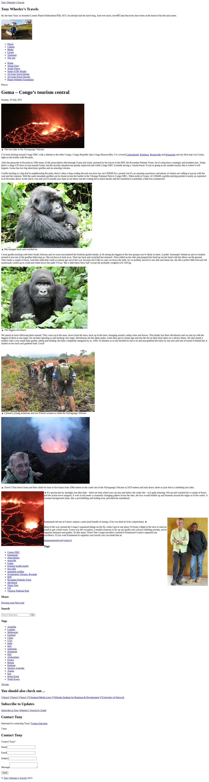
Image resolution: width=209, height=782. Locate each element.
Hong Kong (13, 676)
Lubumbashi (133, 154)
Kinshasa (144, 154)
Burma (10, 662)
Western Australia (15, 668)
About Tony (13, 65)
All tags (5, 684)
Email (4, 752)
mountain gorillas (15, 571)
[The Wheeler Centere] (14, 697)
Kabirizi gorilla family (18, 566)
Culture (11, 46)
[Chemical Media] (39, 697)
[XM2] (22, 697)
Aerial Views (13, 68)
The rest (11, 58)
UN (9, 588)
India (9, 643)
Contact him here (39, 723)
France (10, 660)
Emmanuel (12, 555)
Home (10, 63)
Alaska (10, 671)
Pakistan (11, 665)
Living (10, 52)
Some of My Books (16, 71)
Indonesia (12, 649)
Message (5, 767)
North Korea (13, 679)
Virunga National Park (18, 590)
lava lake (11, 568)
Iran (9, 673)
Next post (19, 602)
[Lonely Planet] (5, 697)
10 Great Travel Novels (18, 77)
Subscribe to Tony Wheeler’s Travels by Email (23, 710)
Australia (11, 626)
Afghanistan (13, 657)
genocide (11, 560)
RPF (9, 577)
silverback (12, 582)
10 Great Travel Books (18, 74)
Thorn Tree (12, 585)
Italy (9, 646)
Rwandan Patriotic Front (19, 579)
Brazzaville (155, 154)
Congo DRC (13, 552)
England (11, 635)
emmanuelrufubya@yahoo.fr (58, 540)
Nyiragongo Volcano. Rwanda (22, 574)
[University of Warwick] (112, 697)
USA (9, 640)
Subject (4, 758)
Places (10, 44)
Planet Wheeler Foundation (20, 79)
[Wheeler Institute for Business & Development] (75, 697)
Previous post (7, 602)
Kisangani (170, 154)
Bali (9, 654)
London (11, 629)
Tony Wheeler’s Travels (12, 2)
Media (10, 49)
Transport (12, 55)
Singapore (12, 651)
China (10, 638)
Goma (10, 563)
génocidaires (13, 557)
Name (4, 747)
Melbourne (12, 632)
